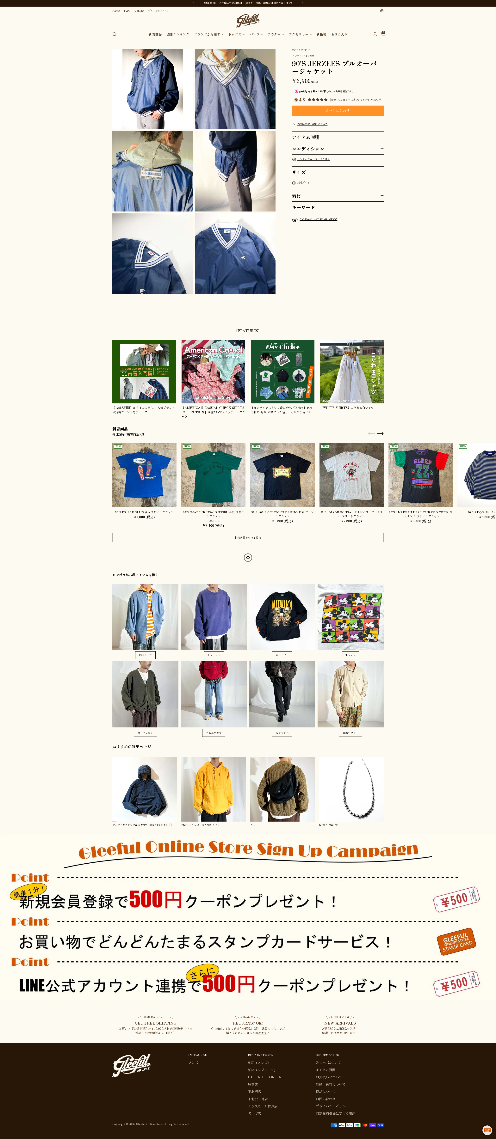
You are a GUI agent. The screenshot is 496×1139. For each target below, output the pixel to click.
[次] (303, 3)
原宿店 (253, 1084)
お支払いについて (329, 1077)
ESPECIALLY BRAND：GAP (200, 825)
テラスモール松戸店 (263, 1106)
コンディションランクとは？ (313, 159)
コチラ (262, 1033)
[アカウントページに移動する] (373, 34)
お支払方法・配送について (312, 124)
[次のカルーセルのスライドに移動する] (380, 313)
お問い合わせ (326, 1099)
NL (252, 825)
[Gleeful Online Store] (248, 21)
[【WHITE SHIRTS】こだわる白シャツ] (352, 371)
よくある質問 (326, 1070)
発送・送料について (330, 1084)
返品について (326, 1091)
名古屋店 (254, 1113)
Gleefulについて (328, 1062)
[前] (193, 3)
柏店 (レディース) (262, 1070)
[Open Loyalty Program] (487, 1130)
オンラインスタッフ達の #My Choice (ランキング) (142, 825)
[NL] (282, 789)
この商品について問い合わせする (318, 219)
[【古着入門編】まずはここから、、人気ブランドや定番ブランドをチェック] (144, 371)
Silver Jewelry (328, 825)
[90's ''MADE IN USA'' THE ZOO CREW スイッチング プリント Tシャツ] (420, 475)
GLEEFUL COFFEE (264, 1077)
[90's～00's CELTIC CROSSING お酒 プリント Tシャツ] (282, 475)
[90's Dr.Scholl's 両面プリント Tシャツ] (144, 475)
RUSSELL (213, 520)
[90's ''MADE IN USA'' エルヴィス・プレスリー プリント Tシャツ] (351, 475)
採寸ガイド (303, 182)
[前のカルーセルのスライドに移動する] (371, 313)
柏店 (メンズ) (258, 1062)
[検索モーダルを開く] (114, 34)
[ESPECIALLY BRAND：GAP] (213, 789)
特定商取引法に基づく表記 (335, 1113)
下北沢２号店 (258, 1099)
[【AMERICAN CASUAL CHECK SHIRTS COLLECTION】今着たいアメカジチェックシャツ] (213, 371)
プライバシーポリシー (332, 1106)
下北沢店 (254, 1091)
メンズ (193, 1062)
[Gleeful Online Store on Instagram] (382, 11)
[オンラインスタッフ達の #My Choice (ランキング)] (144, 789)
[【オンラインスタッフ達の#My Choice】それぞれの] (282, 371)
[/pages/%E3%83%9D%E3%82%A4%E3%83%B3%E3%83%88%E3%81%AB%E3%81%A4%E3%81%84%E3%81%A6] (248, 917)
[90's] (213, 475)
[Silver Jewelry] (351, 789)
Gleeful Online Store (149, 1124)
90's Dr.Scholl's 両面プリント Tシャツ (144, 512)
